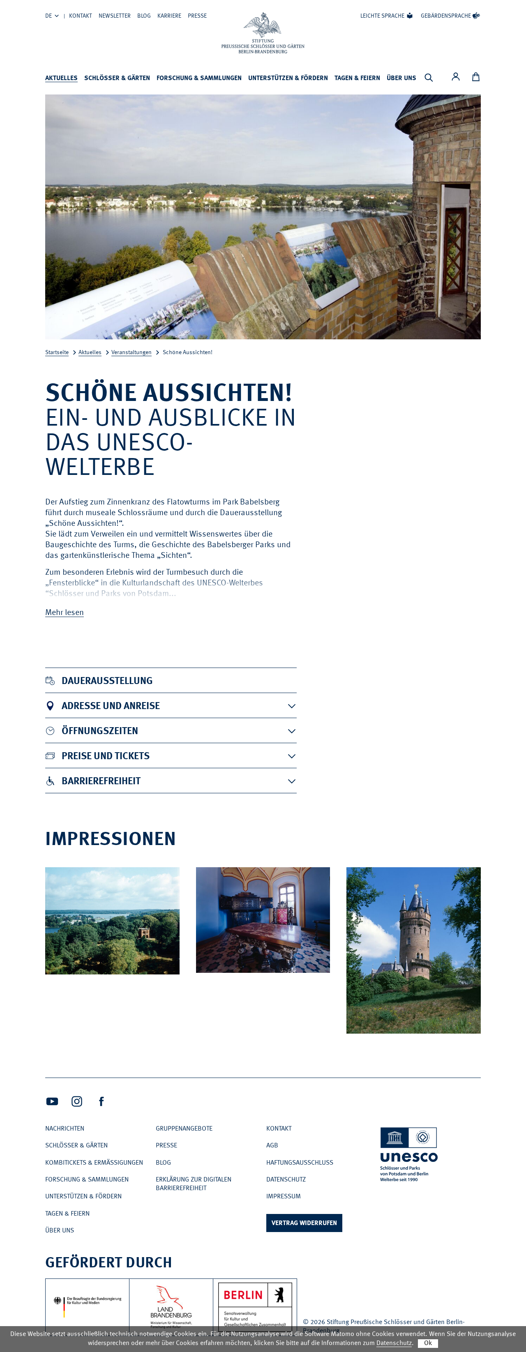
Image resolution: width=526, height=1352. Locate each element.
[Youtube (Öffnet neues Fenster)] (52, 1101)
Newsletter (115, 16)
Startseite (57, 352)
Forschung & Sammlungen (199, 78)
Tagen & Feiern (357, 78)
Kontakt (80, 16)
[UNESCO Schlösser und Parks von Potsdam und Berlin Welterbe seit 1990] (410, 1156)
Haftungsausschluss (299, 1163)
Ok (428, 1343)
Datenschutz (286, 1180)
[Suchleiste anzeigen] (429, 78)
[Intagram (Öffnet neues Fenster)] (77, 1101)
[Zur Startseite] (263, 32)
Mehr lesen (64, 613)
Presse (197, 16)
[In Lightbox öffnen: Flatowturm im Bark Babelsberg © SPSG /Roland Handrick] (469, 1025)
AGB (272, 1145)
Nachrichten (64, 1129)
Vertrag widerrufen (304, 1223)
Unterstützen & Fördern (288, 78)
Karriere (169, 16)
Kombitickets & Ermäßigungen (94, 1163)
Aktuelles (61, 78)
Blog (144, 16)
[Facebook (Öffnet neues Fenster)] (101, 1101)
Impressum (283, 1196)
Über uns (401, 78)
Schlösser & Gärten (117, 78)
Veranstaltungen (131, 352)
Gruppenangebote (184, 1129)
